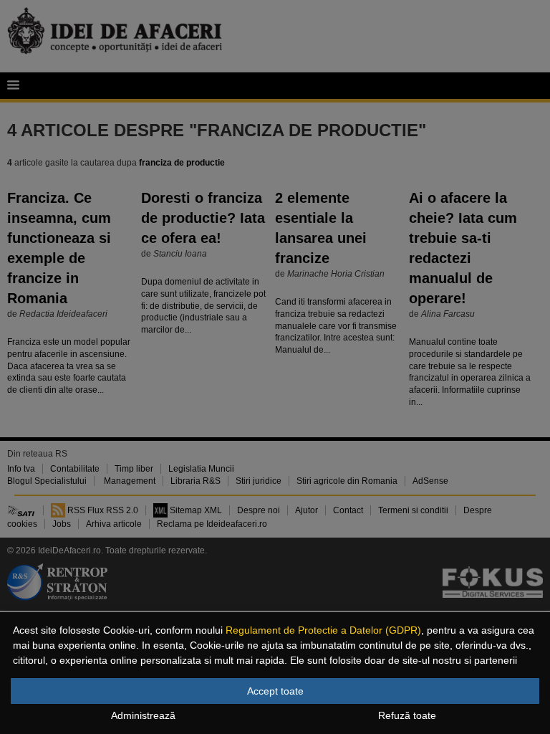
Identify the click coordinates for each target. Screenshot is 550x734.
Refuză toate (407, 715)
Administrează (143, 715)
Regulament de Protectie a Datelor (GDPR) (323, 630)
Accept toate (275, 691)
